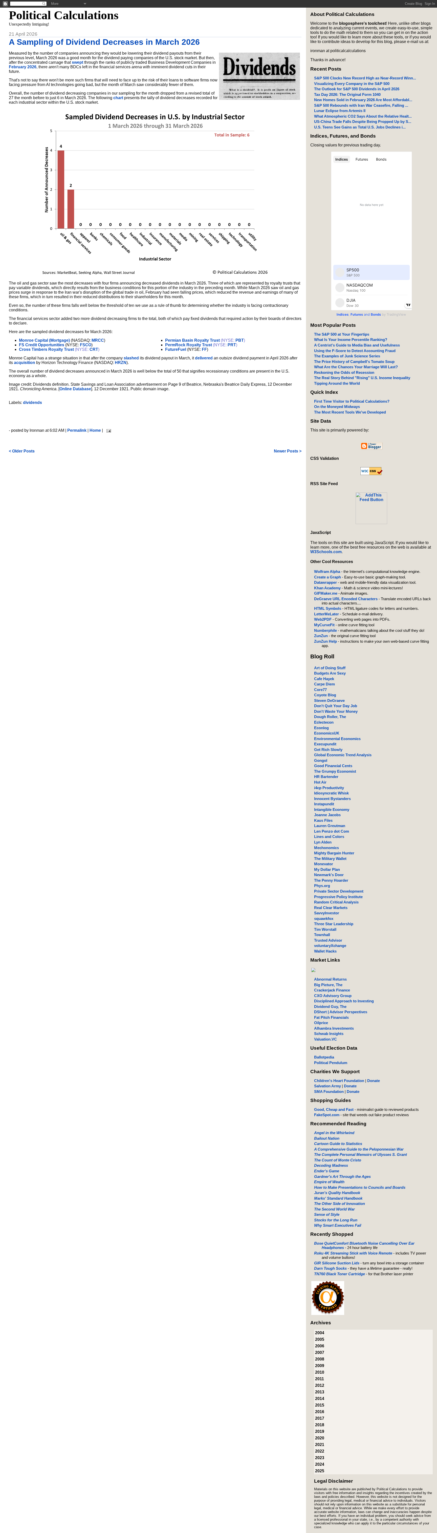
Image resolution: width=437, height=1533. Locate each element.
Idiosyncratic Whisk (331, 793)
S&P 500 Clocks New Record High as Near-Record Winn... (365, 78)
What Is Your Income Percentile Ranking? (350, 339)
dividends (32, 402)
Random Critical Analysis (336, 902)
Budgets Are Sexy (330, 673)
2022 (319, 1451)
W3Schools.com (326, 552)
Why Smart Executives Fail (337, 1225)
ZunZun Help (325, 641)
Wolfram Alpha (327, 571)
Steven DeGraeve (329, 700)
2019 (319, 1431)
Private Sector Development (338, 891)
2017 (319, 1418)
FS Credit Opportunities (41, 345)
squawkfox (323, 918)
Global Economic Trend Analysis (343, 755)
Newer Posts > (287, 451)
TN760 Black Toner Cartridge (339, 1274)
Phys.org (322, 885)
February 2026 (22, 67)
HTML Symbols (327, 608)
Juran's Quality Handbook (337, 1193)
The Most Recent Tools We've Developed (350, 412)
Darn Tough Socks (330, 1268)
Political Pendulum (330, 1063)
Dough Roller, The (330, 717)
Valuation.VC (325, 1039)
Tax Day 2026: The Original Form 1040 (347, 94)
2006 (319, 1346)
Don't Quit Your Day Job (335, 706)
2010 (319, 1372)
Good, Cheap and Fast (334, 1109)
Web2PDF (323, 619)
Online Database (75, 389)
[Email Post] (108, 430)
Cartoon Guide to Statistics (338, 1143)
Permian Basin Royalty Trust (192, 340)
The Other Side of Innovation (339, 1203)
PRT (232, 345)
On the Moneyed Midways (337, 406)
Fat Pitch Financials (331, 1017)
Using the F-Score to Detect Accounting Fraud (355, 351)
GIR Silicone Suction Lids (336, 1263)
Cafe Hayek (324, 679)
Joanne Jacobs (327, 815)
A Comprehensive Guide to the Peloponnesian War (359, 1149)
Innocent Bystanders (332, 798)
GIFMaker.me (325, 593)
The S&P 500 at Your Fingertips (341, 334)
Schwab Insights (328, 1033)
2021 (319, 1444)
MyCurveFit (324, 625)
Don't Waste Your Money (336, 711)
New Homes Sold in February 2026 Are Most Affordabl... (363, 100)
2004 (319, 1333)
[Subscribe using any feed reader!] (371, 523)
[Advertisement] (155, 416)
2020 (319, 1438)
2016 (319, 1412)
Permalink (76, 430)
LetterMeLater (326, 614)
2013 (319, 1392)
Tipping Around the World (337, 383)
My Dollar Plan (327, 869)
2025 (319, 1471)
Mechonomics (326, 848)
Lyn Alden (323, 842)
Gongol (320, 760)
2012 (319, 1385)
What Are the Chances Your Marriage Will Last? (356, 367)
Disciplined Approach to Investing (344, 1001)
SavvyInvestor (326, 913)
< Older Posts (22, 451)
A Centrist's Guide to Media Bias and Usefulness (357, 345)
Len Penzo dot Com (331, 831)
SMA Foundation (329, 1091)
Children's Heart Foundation (339, 1080)
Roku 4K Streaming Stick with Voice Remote (353, 1253)
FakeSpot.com (326, 1115)
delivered (204, 358)
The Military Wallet (330, 858)
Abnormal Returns (330, 979)
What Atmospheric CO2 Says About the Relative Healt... (363, 116)
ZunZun (321, 636)
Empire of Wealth (329, 1182)
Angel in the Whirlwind (334, 1133)
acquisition (24, 362)
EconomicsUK (326, 733)
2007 (319, 1352)
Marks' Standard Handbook (338, 1198)
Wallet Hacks (325, 951)
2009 (319, 1366)
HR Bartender (326, 776)
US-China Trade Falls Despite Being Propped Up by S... (362, 121)
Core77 (320, 689)
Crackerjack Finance (332, 990)
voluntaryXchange (330, 945)
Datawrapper (325, 582)
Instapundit (324, 804)
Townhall (322, 935)
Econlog (321, 728)
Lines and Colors (329, 836)
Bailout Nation (326, 1138)
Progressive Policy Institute (338, 897)
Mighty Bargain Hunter (334, 853)
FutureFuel (175, 349)
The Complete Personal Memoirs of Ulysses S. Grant (360, 1154)
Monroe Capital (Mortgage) (44, 340)
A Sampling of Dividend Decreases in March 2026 (104, 42)
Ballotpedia (324, 1057)
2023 (319, 1458)
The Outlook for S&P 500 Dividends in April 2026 (356, 89)
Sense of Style (326, 1214)
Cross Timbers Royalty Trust (46, 349)
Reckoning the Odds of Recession (344, 372)
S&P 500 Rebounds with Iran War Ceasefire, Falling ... (361, 105)
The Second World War (334, 1209)
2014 (319, 1398)
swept (77, 62)
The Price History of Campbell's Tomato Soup (354, 361)
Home (95, 430)
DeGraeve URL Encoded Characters (346, 599)
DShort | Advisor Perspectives (340, 1012)
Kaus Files (323, 820)
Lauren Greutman (329, 826)
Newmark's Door (329, 875)
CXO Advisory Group (333, 996)
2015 (319, 1405)
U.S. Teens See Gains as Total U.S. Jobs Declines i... (360, 127)
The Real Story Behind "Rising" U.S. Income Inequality (362, 378)
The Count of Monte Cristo (337, 1160)
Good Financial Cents (333, 766)
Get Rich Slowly (328, 749)
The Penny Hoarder (331, 880)
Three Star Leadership (333, 924)
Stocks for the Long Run (335, 1220)
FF (204, 349)
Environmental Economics (337, 739)
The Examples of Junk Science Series (347, 356)
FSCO (85, 345)
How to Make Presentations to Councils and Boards (359, 1187)
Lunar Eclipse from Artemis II (339, 111)
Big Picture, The (328, 985)
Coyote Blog (325, 695)
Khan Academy (327, 588)
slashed (131, 358)
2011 (319, 1379)
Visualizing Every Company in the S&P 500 (351, 83)
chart (118, 98)
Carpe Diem (324, 684)
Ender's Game (326, 1171)
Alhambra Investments (334, 1028)
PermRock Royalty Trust (188, 345)
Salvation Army (327, 1086)
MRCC (98, 340)
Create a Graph (327, 577)
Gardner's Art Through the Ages (342, 1176)
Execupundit (325, 744)
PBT (239, 340)
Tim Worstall (325, 929)
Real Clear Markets (330, 907)
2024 (319, 1464)
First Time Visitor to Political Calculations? (351, 401)
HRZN (120, 362)
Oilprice (321, 1023)
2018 (319, 1425)
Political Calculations (64, 15)
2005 (319, 1339)
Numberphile (325, 630)
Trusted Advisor (328, 940)
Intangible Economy (331, 809)
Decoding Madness (331, 1165)
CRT (94, 349)
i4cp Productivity (329, 788)
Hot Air (320, 782)
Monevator (323, 864)
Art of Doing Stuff (329, 668)
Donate (373, 1080)
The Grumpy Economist (335, 771)
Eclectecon (324, 722)
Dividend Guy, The (330, 1006)
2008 (319, 1359)
